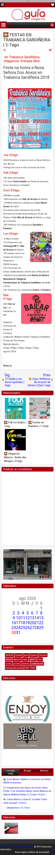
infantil (18, 655)
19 (27, 622)
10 (18, 618)
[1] (40, 577)
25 (23, 627)
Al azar (27, 770)
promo (16, 663)
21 (36, 622)
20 (32, 622)
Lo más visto (11, 772)
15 (41, 618)
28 (36, 627)
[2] (43, 577)
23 (13, 627)
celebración (37, 663)
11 (23, 618)
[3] (46, 577)
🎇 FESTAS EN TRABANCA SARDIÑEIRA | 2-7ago (26, 39)
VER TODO (30, 668)
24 (18, 627)
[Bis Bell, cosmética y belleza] (27, 736)
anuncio (26, 663)
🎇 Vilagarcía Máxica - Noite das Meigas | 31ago (15, 457)
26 (27, 627)
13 (32, 618)
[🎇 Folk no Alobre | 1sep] (15, 408)
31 (18, 632)
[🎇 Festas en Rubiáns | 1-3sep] (39, 408)
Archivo (44, 770)
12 (27, 618)
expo (25, 659)
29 (41, 627)
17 (18, 622)
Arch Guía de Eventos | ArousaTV (17, 846)
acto (26, 655)
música (34, 655)
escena (43, 655)
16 (13, 622)
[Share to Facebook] (16, 400)
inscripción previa (14, 668)
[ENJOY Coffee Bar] (27, 709)
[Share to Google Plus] (23, 400)
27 (32, 627)
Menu (2, 4)
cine (40, 659)
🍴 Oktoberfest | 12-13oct (16, 807)
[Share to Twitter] (20, 400)
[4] (48, 577)
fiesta (8, 659)
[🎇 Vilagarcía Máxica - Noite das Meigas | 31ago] (15, 439)
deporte (17, 659)
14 (36, 618)
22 (41, 622)
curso (8, 663)
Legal (52, 852)
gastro (32, 659)
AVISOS (9, 655)
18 (23, 622)
